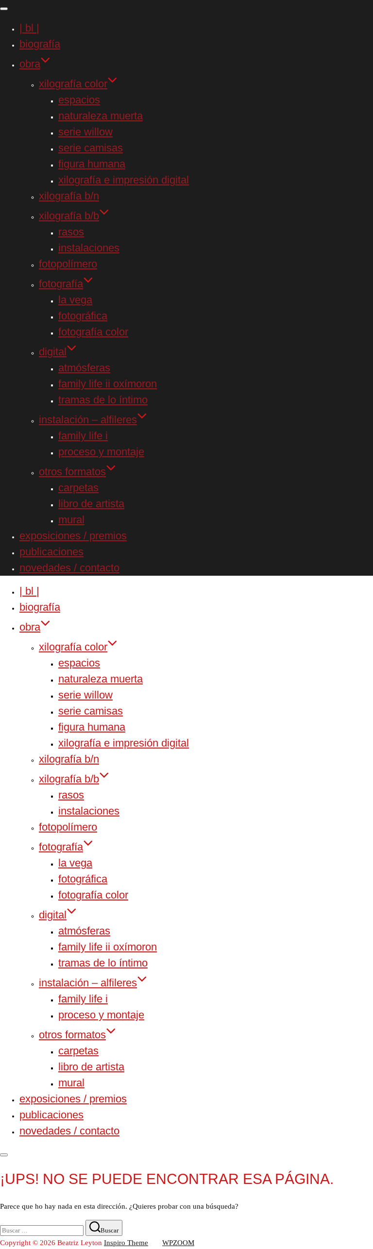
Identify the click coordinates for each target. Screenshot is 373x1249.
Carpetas (78, 488)
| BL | (29, 28)
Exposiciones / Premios (73, 536)
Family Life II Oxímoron (107, 384)
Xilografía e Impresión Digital (123, 180)
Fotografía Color (93, 332)
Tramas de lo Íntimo (103, 400)
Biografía (39, 44)
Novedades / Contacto (69, 568)
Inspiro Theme (126, 1243)
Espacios (79, 100)
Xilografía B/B (69, 216)
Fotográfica (82, 316)
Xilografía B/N (69, 196)
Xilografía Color (73, 84)
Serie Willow (85, 132)
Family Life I (83, 436)
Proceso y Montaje (101, 452)
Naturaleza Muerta (100, 116)
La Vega (75, 300)
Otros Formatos (72, 472)
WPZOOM (178, 1243)
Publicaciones (51, 552)
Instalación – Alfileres (88, 420)
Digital (53, 352)
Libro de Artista (91, 504)
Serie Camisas (90, 148)
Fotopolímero (68, 264)
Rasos (71, 232)
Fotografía (61, 284)
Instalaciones (88, 248)
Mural (71, 520)
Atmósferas (84, 368)
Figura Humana (91, 164)
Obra (29, 64)
